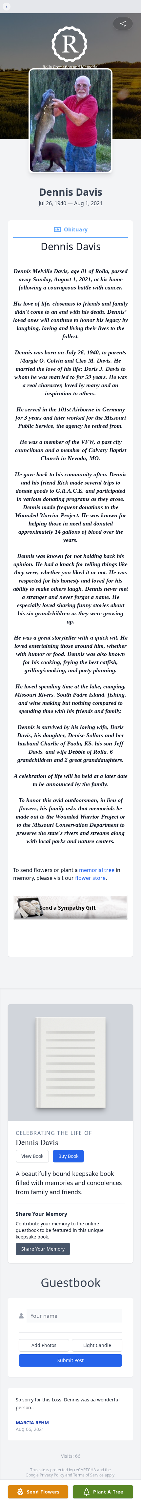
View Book (32, 1156)
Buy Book (68, 1156)
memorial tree (96, 870)
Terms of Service (88, 1475)
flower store (90, 877)
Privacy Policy (52, 1475)
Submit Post (70, 1360)
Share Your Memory (43, 1249)
